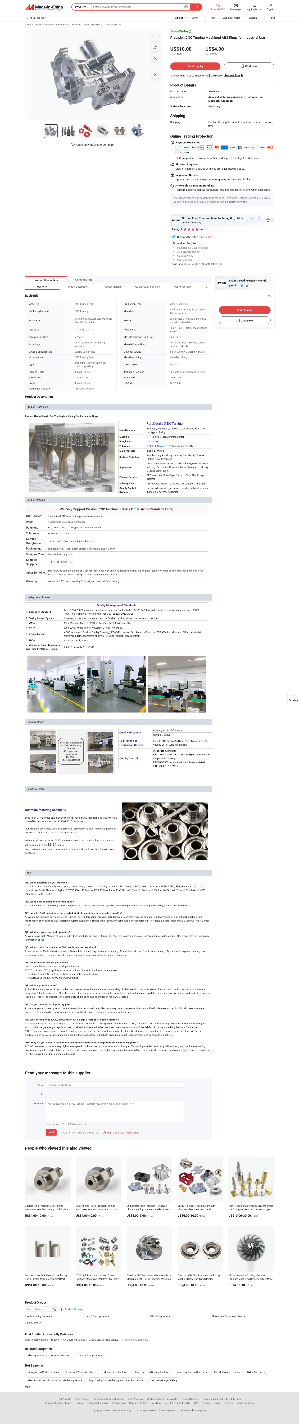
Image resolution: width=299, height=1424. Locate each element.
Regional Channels (190, 1399)
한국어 (177, 1403)
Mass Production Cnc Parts (192, 1372)
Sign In (176, 264)
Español (79, 1403)
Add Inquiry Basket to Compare (95, 145)
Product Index (209, 1399)
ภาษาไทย (206, 1403)
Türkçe (217, 1403)
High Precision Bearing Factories (152, 1372)
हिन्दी (196, 1403)
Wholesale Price (154, 1399)
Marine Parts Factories (116, 1372)
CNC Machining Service (37, 1316)
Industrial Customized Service (86, 24)
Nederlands (156, 1403)
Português (92, 1403)
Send (51, 1132)
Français (104, 1403)
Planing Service (36, 1355)
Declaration (185, 1410)
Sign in (270, 9)
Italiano (132, 1403)
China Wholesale (135, 1399)
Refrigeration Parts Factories (43, 1372)
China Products (82, 1399)
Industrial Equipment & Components (51, 24)
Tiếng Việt (228, 1403)
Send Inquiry (195, 66)
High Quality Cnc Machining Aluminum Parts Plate (116, 1380)
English (68, 1403)
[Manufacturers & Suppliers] (44, 7)
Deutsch (143, 1403)
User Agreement (168, 1410)
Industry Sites (171, 1399)
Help (212, 17)
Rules (272, 17)
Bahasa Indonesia (245, 1403)
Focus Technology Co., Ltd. (127, 1410)
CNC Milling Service (160, 1316)
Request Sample (233, 75)
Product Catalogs (73, 1309)
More (28, 1386)
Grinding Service (60, 1355)
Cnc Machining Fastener (227, 1372)
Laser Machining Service (89, 1355)
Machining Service (112, 24)
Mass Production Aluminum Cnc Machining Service (55, 1380)
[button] (200, 286)
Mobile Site (224, 1399)
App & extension (232, 17)
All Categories (37, 17)
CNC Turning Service (98, 1316)
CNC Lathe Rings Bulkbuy (163, 1380)
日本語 (187, 1403)
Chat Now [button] (251, 66)
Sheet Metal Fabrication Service (228, 1316)
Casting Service (33, 1322)
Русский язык (118, 1403)
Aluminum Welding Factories (81, 1372)
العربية (168, 1403)
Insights (237, 1399)
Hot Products (64, 1399)
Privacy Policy (200, 1410)
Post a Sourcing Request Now (121, 1132)
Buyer (195, 17)
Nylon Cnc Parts (256, 1372)
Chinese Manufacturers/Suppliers (108, 1399)
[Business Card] (269, 295)
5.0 (231, 285)
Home (28, 24)
